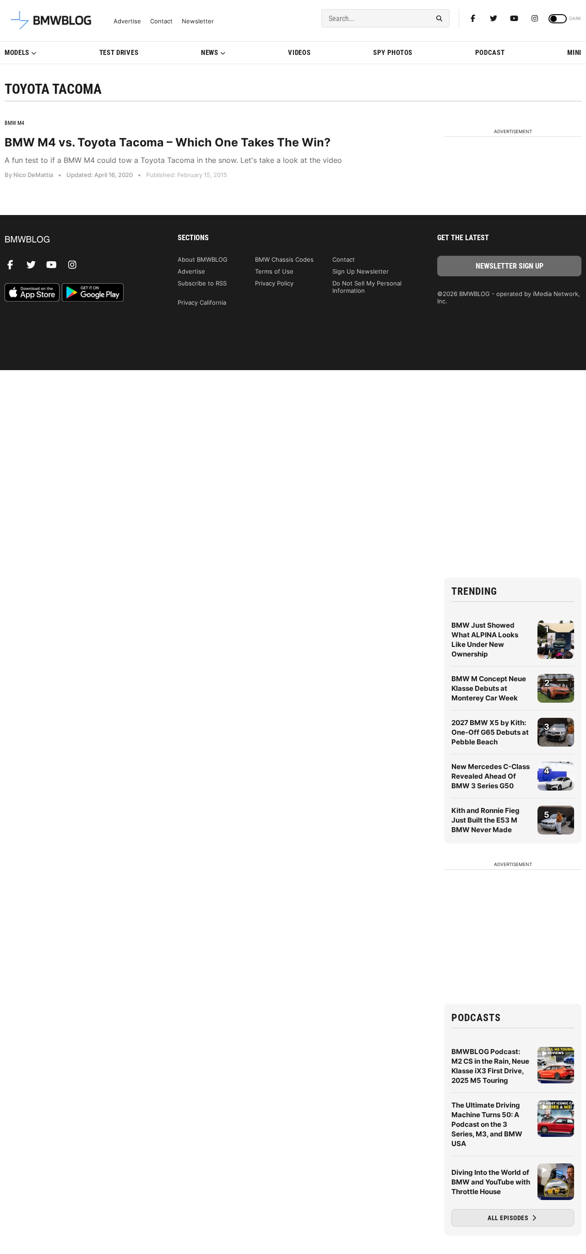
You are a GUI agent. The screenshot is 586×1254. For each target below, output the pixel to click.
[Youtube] (514, 18)
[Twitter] (493, 18)
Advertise (127, 21)
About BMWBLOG (203, 259)
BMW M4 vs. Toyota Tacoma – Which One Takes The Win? (168, 142)
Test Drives (119, 52)
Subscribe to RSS (202, 283)
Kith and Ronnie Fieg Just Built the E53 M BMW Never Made (485, 820)
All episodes (509, 1218)
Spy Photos (392, 52)
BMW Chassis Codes (284, 259)
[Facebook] (472, 18)
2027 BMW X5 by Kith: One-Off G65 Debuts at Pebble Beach (490, 732)
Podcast (490, 52)
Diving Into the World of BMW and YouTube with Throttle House (490, 1182)
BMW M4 (14, 123)
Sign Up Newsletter (360, 271)
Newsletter (198, 21)
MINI (574, 52)
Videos (299, 52)
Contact (161, 21)
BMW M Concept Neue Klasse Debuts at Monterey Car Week (488, 688)
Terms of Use (274, 271)
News (209, 52)
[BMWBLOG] (77, 240)
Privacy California (202, 302)
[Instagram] (534, 18)
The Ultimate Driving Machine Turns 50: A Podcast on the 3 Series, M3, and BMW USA (486, 1124)
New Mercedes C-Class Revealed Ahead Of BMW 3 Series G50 (490, 776)
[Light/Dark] (557, 18)
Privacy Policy (274, 283)
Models (17, 52)
